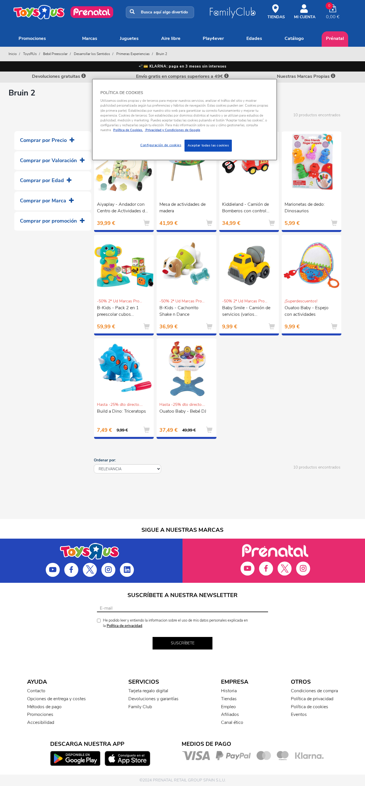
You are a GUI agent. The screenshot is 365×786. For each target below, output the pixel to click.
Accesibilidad (40, 722)
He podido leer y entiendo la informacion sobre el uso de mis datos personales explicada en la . (175, 623)
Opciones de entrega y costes (56, 699)
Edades (254, 38)
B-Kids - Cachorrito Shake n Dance (178, 311)
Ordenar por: (105, 460)
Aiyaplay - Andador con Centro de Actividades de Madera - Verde (122, 208)
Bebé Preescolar (55, 54)
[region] (184, 119)
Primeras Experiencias (133, 54)
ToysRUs (30, 54)
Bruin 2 (161, 54)
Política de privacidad (124, 625)
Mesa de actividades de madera (182, 207)
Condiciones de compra (314, 691)
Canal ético (232, 722)
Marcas (89, 38)
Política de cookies (309, 707)
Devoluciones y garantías (153, 699)
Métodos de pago (44, 707)
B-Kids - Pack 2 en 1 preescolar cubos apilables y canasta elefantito (118, 312)
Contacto (36, 691)
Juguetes (129, 38)
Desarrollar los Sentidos (92, 54)
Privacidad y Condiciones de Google (172, 130)
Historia (229, 691)
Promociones (32, 38)
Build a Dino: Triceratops (121, 411)
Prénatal (335, 38)
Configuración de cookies (160, 145)
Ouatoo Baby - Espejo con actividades (306, 311)
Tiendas (229, 699)
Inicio (13, 54)
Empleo (228, 707)
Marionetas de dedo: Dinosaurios (305, 207)
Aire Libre (171, 38)
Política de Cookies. (128, 130)
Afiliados (230, 714)
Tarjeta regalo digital (148, 691)
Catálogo (294, 38)
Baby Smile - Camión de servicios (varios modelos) (246, 312)
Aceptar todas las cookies (208, 145)
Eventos (299, 714)
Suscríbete (182, 643)
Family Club (140, 707)
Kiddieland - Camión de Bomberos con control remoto (245, 208)
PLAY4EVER (213, 38)
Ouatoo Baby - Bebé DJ (182, 411)
